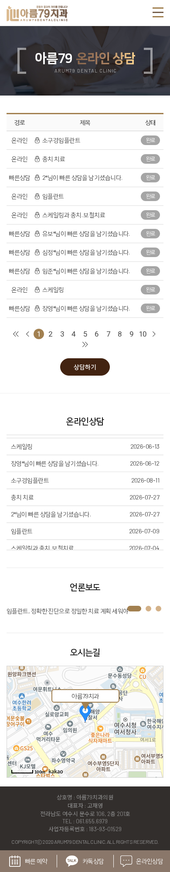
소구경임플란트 (60, 140)
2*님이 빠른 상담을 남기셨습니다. (81, 177)
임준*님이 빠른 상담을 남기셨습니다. (85, 270)
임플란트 (52, 196)
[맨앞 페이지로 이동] (15, 334)
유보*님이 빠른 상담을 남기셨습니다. (85, 233)
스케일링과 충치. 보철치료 (73, 214)
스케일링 (52, 289)
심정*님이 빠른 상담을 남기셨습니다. (85, 252)
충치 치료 (53, 158)
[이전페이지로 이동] (27, 334)
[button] (134, 608)
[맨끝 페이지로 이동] (85, 344)
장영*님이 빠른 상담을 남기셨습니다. (85, 308)
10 (142, 334)
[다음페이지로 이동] (154, 334)
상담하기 (85, 366)
